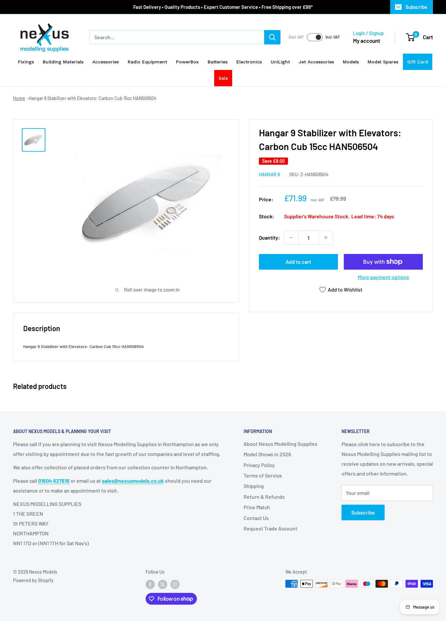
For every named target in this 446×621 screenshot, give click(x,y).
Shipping (254, 486)
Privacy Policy (259, 465)
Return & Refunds (264, 497)
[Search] (272, 37)
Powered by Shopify (33, 580)
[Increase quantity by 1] (326, 237)
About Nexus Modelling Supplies (280, 444)
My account (366, 40)
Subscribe (416, 7)
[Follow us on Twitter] (162, 584)
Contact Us (256, 518)
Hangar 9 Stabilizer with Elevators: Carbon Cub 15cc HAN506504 (92, 98)
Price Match (257, 507)
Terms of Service (263, 475)
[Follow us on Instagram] (175, 584)
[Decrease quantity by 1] (291, 237)
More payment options (383, 277)
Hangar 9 (269, 174)
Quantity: (269, 237)
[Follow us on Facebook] (150, 584)
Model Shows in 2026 (267, 454)
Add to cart (298, 262)
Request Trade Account (270, 528)
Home (19, 98)
